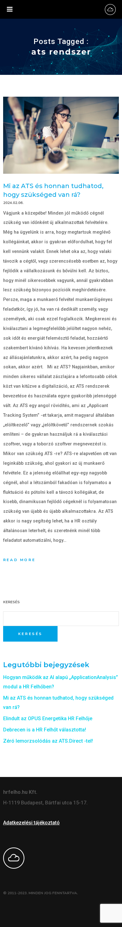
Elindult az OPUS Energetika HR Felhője (47, 718)
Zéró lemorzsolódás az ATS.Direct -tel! (48, 741)
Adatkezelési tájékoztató (31, 823)
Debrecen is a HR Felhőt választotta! (44, 730)
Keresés (11, 601)
